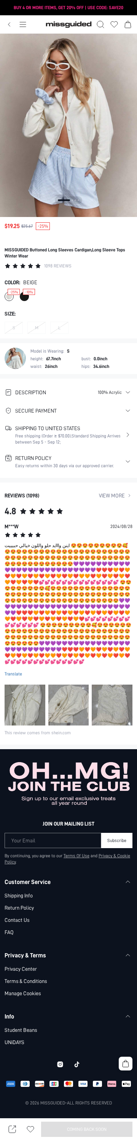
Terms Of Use (76, 855)
